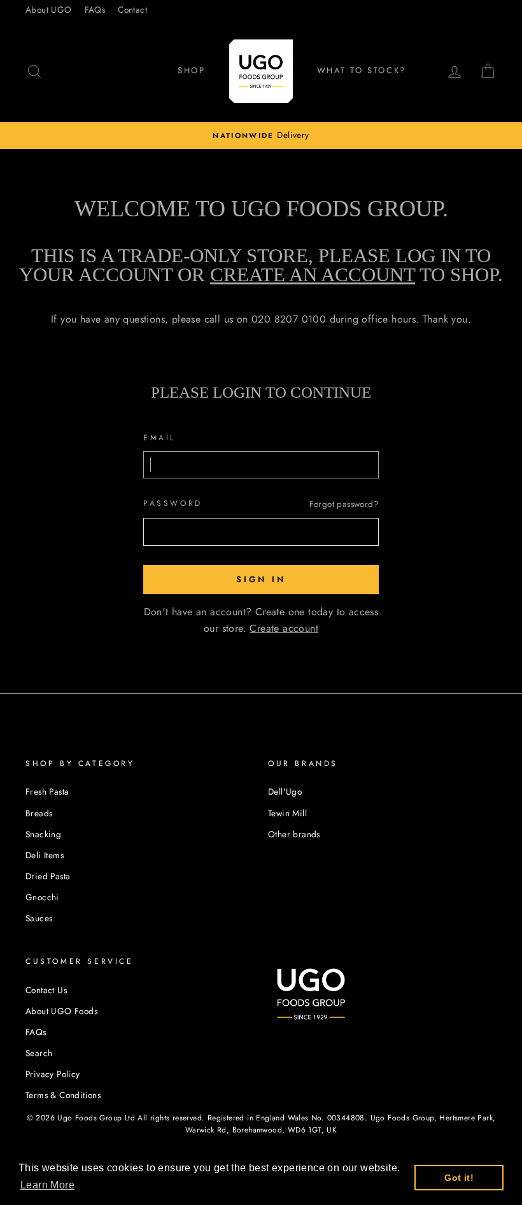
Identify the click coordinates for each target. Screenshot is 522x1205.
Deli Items (44, 855)
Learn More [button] (47, 1185)
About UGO (48, 9)
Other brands (294, 834)
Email (159, 437)
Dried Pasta (47, 876)
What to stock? (361, 70)
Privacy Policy (52, 1074)
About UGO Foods (61, 1011)
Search (38, 1053)
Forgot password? (344, 504)
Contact (132, 9)
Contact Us (46, 990)
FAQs (95, 9)
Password (172, 503)
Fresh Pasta (47, 791)
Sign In (260, 579)
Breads (38, 813)
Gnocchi (42, 897)
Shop (191, 70)
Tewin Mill (287, 813)
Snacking (43, 834)
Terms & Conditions (63, 1095)
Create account (284, 628)
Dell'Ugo (285, 791)
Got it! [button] (459, 1178)
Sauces (38, 918)
